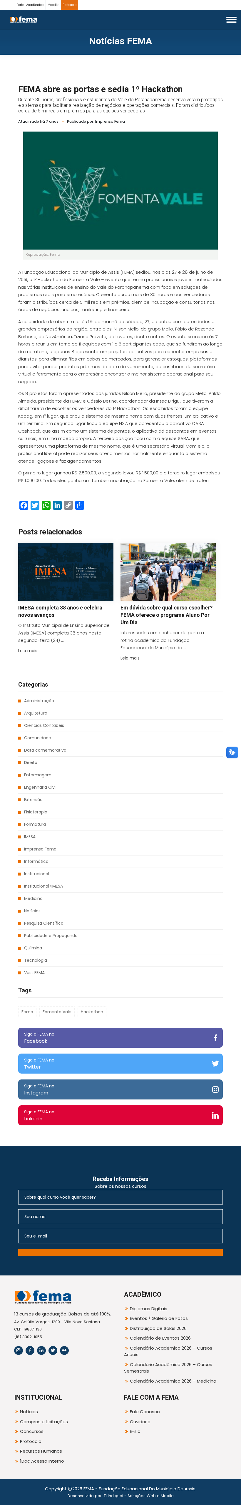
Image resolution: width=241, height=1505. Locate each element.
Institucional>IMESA (43, 886)
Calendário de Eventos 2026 (160, 1338)
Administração (39, 701)
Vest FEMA (34, 973)
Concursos (31, 1431)
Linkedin (39, 1115)
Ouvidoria (140, 1421)
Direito (30, 762)
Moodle (53, 5)
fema (27, 1012)
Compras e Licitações (44, 1421)
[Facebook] (30, 1350)
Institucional (36, 874)
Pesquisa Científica (43, 923)
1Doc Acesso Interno (42, 1461)
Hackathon (92, 1012)
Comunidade (37, 738)
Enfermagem (37, 775)
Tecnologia (35, 960)
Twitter (39, 1063)
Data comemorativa (45, 750)
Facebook (39, 1037)
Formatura (35, 824)
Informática (36, 861)
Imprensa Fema (40, 849)
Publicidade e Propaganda (51, 935)
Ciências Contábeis (44, 725)
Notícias (32, 911)
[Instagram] (18, 1350)
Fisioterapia (35, 812)
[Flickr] (64, 1350)
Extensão (33, 800)
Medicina (33, 898)
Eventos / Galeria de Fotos (159, 1318)
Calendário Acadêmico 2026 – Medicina (173, 1381)
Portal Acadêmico (29, 5)
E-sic (135, 1431)
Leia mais (27, 651)
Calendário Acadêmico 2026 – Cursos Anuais (168, 1351)
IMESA (30, 837)
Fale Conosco (145, 1411)
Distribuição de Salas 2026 (158, 1328)
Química (33, 948)
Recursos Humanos (41, 1451)
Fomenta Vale (57, 1012)
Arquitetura (35, 713)
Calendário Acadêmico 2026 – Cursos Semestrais (168, 1367)
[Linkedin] (41, 1350)
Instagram (39, 1089)
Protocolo (69, 5)
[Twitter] (52, 1350)
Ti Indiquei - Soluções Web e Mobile (139, 1496)
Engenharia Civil (40, 787)
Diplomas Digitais (148, 1308)
